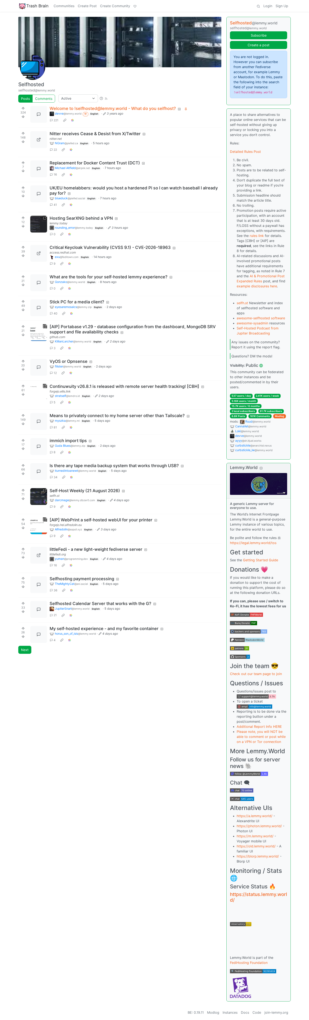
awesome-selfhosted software (261, 318)
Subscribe (259, 35)
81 (55, 427)
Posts (25, 98)
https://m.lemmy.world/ (255, 836)
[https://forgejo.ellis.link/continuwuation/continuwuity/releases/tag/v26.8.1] (38, 392)
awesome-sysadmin (252, 323)
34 (55, 477)
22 (55, 149)
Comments (43, 98)
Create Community (115, 6)
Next (25, 650)
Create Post (87, 6)
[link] (64, 120)
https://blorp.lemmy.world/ (258, 856)
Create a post (258, 45)
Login (267, 6)
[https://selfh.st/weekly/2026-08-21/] (38, 496)
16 (55, 174)
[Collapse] (261, 468)
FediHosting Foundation (249, 963)
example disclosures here (257, 286)
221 (56, 120)
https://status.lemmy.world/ (258, 897)
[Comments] (38, 114)
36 (55, 590)
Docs (245, 1012)
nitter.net (56, 138)
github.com (57, 337)
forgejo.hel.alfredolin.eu (66, 525)
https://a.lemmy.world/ (254, 816)
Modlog (279, 416)
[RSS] (106, 98)
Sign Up (282, 6)
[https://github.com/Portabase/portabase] (38, 332)
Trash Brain (37, 5)
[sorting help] (101, 98)
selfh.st (54, 495)
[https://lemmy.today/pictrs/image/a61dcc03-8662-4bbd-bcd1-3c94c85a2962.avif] (38, 224)
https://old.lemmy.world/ (256, 846)
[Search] (258, 6)
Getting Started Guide (260, 560)
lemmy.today (58, 223)
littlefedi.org (58, 554)
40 (55, 313)
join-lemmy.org (276, 1012)
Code (256, 1012)
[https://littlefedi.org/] (38, 555)
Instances (230, 1012)
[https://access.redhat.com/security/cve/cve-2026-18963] (38, 253)
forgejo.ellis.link (60, 391)
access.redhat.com (63, 252)
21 (55, 615)
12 (55, 373)
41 (55, 204)
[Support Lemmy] (135, 6)
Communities (64, 6)
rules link (257, 236)
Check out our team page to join (256, 674)
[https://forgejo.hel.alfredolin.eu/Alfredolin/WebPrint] (38, 525)
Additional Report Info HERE (259, 726)
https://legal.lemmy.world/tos (253, 543)
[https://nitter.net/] (38, 139)
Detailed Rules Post (245, 151)
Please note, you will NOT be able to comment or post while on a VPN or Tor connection (261, 736)
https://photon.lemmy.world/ (259, 826)
